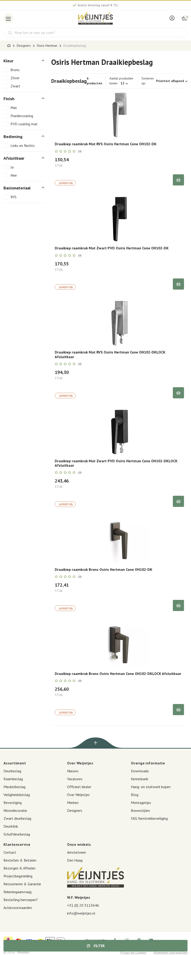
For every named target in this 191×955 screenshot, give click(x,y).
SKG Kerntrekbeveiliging (149, 818)
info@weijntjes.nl (81, 913)
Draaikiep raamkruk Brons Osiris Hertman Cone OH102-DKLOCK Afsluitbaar (118, 673)
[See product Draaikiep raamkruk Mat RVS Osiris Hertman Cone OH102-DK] (119, 115)
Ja (12, 167)
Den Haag (74, 860)
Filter (99, 945)
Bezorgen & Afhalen (19, 868)
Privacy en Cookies (133, 952)
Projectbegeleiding (17, 876)
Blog (134, 794)
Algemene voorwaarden (170, 952)
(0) (80, 151)
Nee (13, 175)
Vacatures (74, 779)
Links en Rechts (22, 145)
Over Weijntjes (78, 794)
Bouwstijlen (140, 810)
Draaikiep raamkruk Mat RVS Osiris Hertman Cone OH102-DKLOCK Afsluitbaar (110, 354)
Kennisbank (139, 779)
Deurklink (10, 826)
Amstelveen (76, 852)
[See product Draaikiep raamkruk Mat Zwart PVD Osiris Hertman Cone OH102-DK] (119, 219)
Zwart (15, 86)
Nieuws (72, 771)
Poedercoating (21, 115)
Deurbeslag (12, 771)
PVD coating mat (24, 124)
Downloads (140, 771)
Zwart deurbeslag (17, 818)
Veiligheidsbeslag (16, 794)
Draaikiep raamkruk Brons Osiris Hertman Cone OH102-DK (103, 569)
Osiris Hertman (47, 45)
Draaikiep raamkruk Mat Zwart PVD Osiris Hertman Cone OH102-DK (112, 248)
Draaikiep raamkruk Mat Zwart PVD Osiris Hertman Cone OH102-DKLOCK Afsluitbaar (116, 463)
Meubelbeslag (14, 786)
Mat (13, 107)
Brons (15, 69)
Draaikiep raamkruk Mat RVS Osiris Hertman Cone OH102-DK (106, 144)
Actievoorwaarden (17, 907)
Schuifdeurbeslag (16, 834)
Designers (24, 45)
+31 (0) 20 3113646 (83, 905)
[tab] (23, 61)
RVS (13, 197)
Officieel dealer (79, 786)
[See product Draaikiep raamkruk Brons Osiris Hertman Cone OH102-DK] (119, 540)
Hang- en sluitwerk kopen (151, 786)
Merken (72, 802)
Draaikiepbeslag (74, 45)
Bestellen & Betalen (19, 860)
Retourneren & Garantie (22, 884)
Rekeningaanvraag (17, 891)
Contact (9, 852)
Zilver (15, 78)
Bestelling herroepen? (20, 899)
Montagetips (141, 802)
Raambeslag (13, 779)
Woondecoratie (15, 810)
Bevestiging (12, 802)
